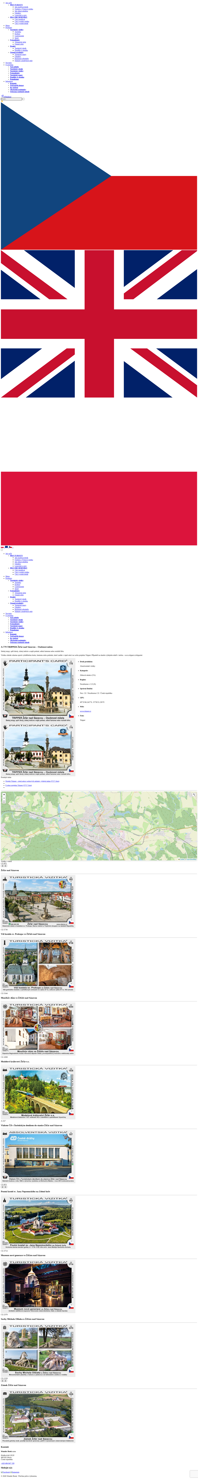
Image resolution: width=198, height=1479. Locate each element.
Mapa (8, 26)
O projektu (9, 65)
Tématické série (20, 42)
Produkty (9, 28)
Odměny (18, 13)
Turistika (18, 32)
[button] (4, 794)
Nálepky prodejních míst (23, 61)
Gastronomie (19, 36)
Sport (17, 38)
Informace (9, 81)
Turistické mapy (20, 54)
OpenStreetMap (192, 859)
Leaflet (182, 859)
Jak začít (9, 3)
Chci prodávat (20, 19)
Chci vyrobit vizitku (22, 21)
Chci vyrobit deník (21, 23)
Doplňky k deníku (21, 50)
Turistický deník (20, 48)
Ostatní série (19, 44)
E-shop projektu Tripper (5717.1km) (19, 785)
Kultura (17, 34)
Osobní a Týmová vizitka (24, 9)
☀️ (2, 101)
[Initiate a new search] (194, 794)
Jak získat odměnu (21, 11)
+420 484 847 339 (7, 1463)
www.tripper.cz (85, 711)
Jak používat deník (21, 7)
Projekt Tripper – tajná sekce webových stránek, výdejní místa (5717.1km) (32, 781)
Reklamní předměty (22, 59)
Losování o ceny (21, 15)
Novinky (9, 63)
